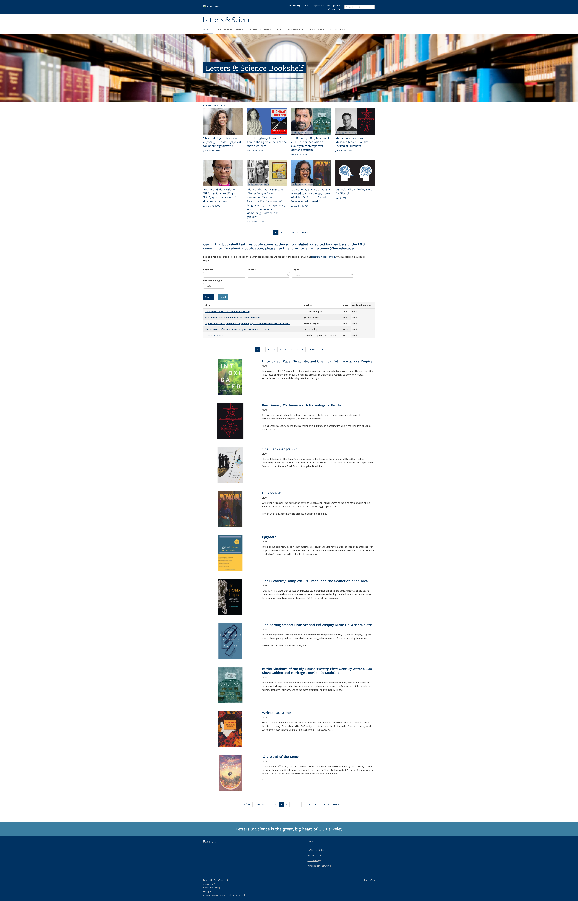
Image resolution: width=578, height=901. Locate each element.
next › (296, 233)
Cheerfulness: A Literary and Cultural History (227, 311)
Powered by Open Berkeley (215, 880)
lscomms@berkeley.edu (335, 248)
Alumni (280, 29)
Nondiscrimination (212, 887)
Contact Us (334, 9)
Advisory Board (315, 855)
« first (248, 805)
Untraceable (272, 493)
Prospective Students (231, 29)
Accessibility (209, 884)
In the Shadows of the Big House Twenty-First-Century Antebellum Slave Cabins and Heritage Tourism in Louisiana (317, 670)
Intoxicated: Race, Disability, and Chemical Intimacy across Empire (317, 361)
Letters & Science (228, 20)
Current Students (260, 29)
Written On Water (214, 335)
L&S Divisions (296, 29)
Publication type (212, 280)
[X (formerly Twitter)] (206, 847)
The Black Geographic (280, 449)
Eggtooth (269, 537)
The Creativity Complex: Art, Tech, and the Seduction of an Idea (315, 580)
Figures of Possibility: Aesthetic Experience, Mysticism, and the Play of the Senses (247, 323)
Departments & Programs (326, 5)
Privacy (207, 891)
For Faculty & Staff (298, 5)
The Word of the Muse (280, 756)
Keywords (209, 269)
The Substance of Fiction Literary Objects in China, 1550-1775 (237, 329)
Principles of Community (319, 865)
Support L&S (337, 29)
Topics (296, 269)
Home (310, 841)
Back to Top (369, 880)
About (207, 29)
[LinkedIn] (212, 847)
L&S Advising (314, 860)
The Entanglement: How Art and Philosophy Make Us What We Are (317, 624)
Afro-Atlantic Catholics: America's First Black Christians (232, 317)
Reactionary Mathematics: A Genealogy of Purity (301, 405)
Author (252, 269)
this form (291, 248)
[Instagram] (217, 847)
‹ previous (260, 805)
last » (306, 233)
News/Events (318, 29)
